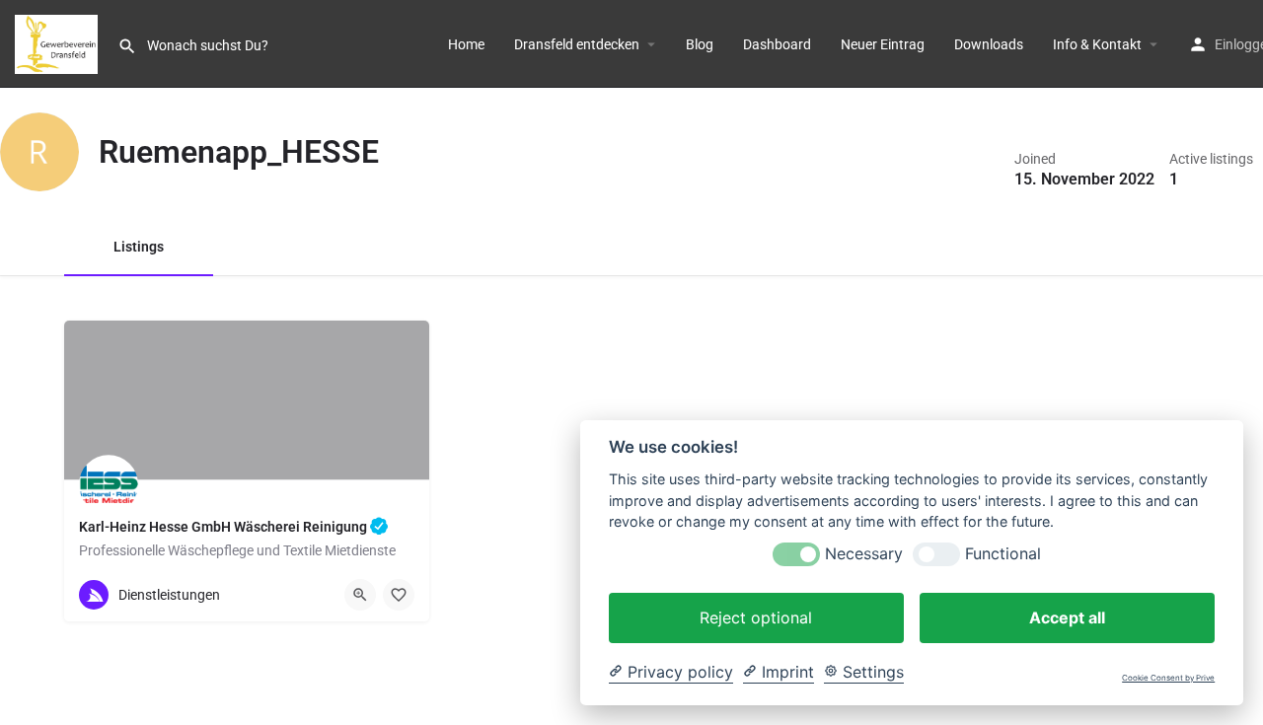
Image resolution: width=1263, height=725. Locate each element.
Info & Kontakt (1097, 44)
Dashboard (777, 44)
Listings (138, 246)
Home (466, 44)
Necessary (864, 553)
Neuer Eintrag (883, 44)
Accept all (1067, 617)
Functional (1003, 553)
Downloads (988, 44)
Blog (699, 44)
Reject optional (756, 617)
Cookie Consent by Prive (1168, 678)
